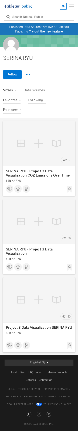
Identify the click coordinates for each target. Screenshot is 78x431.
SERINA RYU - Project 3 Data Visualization (29, 251)
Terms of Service (29, 389)
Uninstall (65, 396)
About (39, 372)
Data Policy (13, 396)
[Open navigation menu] (71, 6)
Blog (22, 372)
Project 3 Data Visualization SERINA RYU (39, 328)
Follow (12, 74)
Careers (31, 380)
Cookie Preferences (20, 404)
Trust (14, 372)
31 (69, 160)
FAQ (30, 372)
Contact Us (45, 380)
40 (69, 316)
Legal (11, 389)
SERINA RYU (13, 180)
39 (69, 238)
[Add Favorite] (69, 189)
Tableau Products (56, 372)
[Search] (8, 17)
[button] (29, 414)
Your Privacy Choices (57, 404)
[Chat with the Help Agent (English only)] (63, 6)
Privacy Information (57, 389)
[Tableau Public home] (18, 6)
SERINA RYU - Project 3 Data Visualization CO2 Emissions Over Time (38, 173)
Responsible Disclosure (40, 396)
